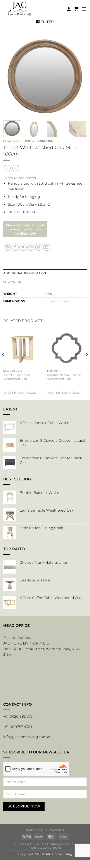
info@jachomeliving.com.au (27, 737)
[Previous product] (15, 168)
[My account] (69, 9)
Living (28, 141)
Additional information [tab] (24, 273)
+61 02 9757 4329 (17, 727)
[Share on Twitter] (23, 247)
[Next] (79, 75)
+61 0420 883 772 (18, 716)
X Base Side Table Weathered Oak (16, 377)
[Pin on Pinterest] (38, 247)
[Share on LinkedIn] (46, 247)
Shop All (11, 141)
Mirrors (45, 141)
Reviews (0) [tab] (12, 282)
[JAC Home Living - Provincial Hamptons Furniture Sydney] (33, 9)
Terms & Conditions (45, 847)
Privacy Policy (63, 844)
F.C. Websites (54, 830)
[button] (76, 9)
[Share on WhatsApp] (7, 247)
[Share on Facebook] (15, 247)
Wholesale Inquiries (31, 844)
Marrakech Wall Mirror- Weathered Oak (64, 377)
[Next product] (7, 168)
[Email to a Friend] (31, 247)
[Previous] (10, 75)
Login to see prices (19, 178)
